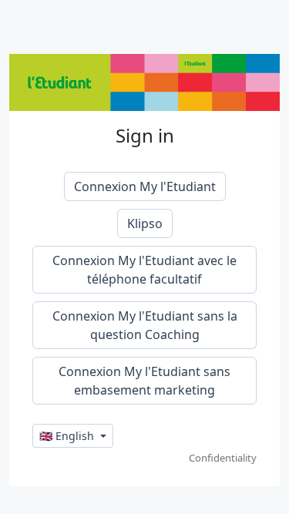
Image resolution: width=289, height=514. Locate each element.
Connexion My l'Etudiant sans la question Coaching (144, 325)
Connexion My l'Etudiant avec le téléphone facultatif (144, 269)
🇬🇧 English (68, 435)
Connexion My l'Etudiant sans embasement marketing (144, 380)
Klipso (145, 223)
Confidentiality (223, 458)
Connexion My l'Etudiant (145, 186)
